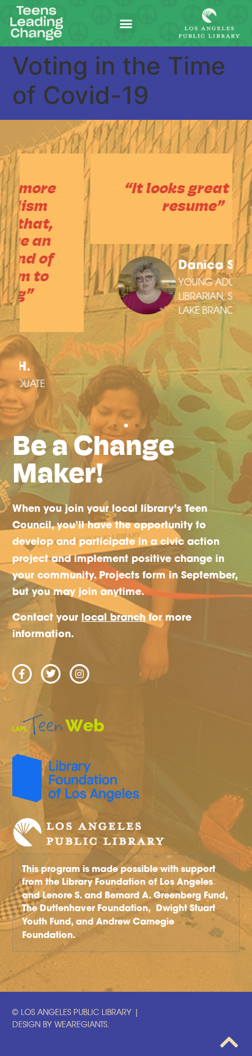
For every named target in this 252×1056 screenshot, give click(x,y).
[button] (126, 23)
